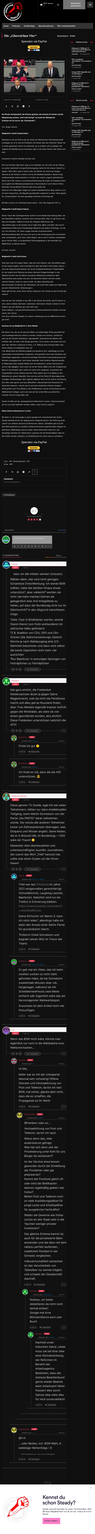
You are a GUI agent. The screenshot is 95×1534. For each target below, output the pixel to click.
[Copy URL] (29, 106)
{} (45, 546)
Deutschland (62, 36)
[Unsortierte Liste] (32, 546)
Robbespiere (48, 1295)
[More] (34, 472)
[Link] (42, 546)
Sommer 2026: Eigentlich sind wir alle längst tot (81, 73)
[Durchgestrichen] (25, 546)
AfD (10, 461)
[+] (49, 546)
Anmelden (62, 530)
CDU (28, 461)
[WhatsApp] (17, 106)
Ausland (75, 54)
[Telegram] (23, 106)
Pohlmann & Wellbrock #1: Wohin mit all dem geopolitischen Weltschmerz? (81, 84)
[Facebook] (6, 106)
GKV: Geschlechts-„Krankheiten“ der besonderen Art (81, 61)
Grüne (6, 464)
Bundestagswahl (19, 461)
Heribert (35, 741)
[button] (58, 5)
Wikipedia (42, 884)
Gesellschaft (77, 89)
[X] (12, 106)
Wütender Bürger (38, 879)
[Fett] (14, 546)
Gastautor (8, 479)
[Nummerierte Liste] (28, 546)
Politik (72, 36)
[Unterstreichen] (21, 546)
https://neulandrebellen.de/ (12, 482)
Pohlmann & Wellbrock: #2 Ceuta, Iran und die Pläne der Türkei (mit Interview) (81, 50)
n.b (33, 1064)
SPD (10, 464)
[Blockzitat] (35, 546)
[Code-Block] (39, 546)
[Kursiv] (18, 546)
